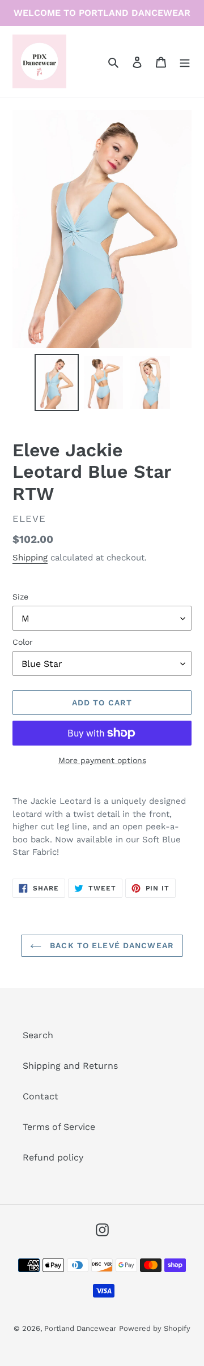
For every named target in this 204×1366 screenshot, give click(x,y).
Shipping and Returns (70, 1065)
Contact (40, 1096)
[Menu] (185, 61)
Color (22, 641)
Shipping (30, 558)
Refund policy (53, 1157)
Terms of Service (59, 1126)
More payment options (102, 760)
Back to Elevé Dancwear (110, 945)
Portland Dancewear (80, 1328)
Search (38, 1035)
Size (20, 596)
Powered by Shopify (154, 1328)
